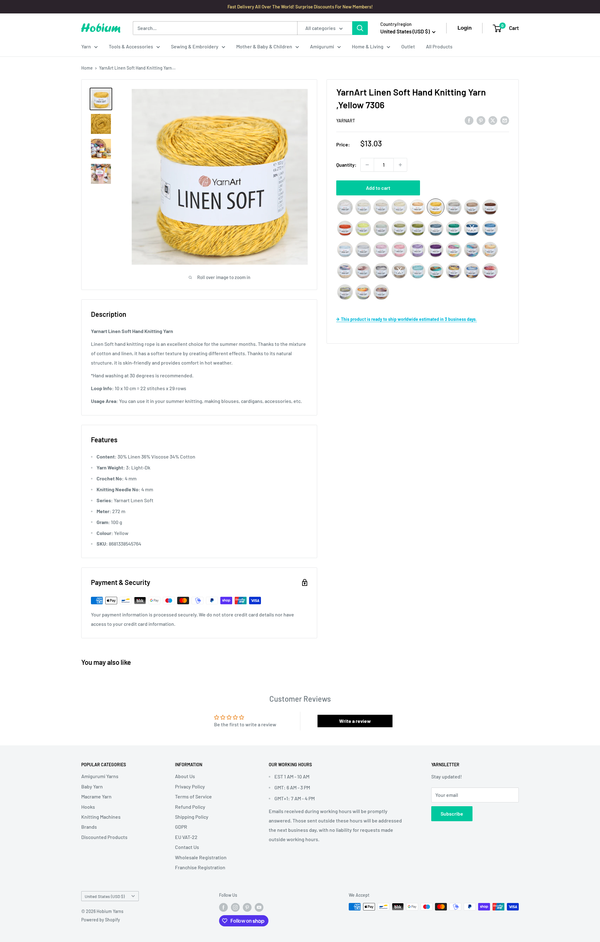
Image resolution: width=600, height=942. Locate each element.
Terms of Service (193, 796)
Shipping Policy (191, 817)
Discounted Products (104, 837)
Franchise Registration (200, 867)
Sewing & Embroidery (194, 46)
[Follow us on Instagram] (235, 907)
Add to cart (378, 188)
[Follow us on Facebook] (223, 907)
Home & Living (367, 46)
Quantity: (346, 165)
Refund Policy (190, 807)
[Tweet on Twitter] (492, 120)
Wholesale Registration (201, 857)
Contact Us (187, 847)
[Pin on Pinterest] (481, 120)
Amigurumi (322, 46)
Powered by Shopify (100, 919)
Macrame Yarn (96, 796)
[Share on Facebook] (469, 120)
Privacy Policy (190, 786)
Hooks (88, 807)
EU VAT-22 (186, 837)
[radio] (345, 207)
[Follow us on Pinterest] (247, 907)
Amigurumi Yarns (99, 776)
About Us (185, 776)
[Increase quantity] (400, 164)
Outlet (408, 46)
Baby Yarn (92, 786)
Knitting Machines (101, 817)
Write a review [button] (355, 721)
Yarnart (345, 120)
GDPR (181, 827)
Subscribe (452, 814)
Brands (89, 827)
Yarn (86, 46)
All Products (439, 46)
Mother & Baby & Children (264, 46)
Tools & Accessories (131, 46)
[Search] (360, 28)
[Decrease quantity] (367, 164)
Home (87, 68)
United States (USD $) (105, 896)
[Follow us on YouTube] (259, 907)
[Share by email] (504, 120)
